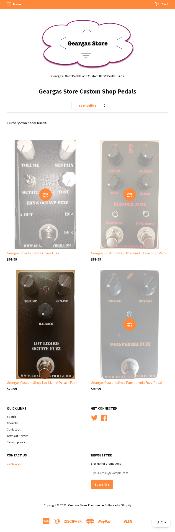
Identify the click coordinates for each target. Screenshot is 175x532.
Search (11, 417)
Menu (16, 4)
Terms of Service (17, 436)
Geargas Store (77, 505)
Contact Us (14, 429)
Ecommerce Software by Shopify (109, 505)
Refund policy (16, 442)
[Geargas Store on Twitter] (94, 419)
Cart (164, 4)
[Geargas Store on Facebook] (104, 419)
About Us (12, 423)
